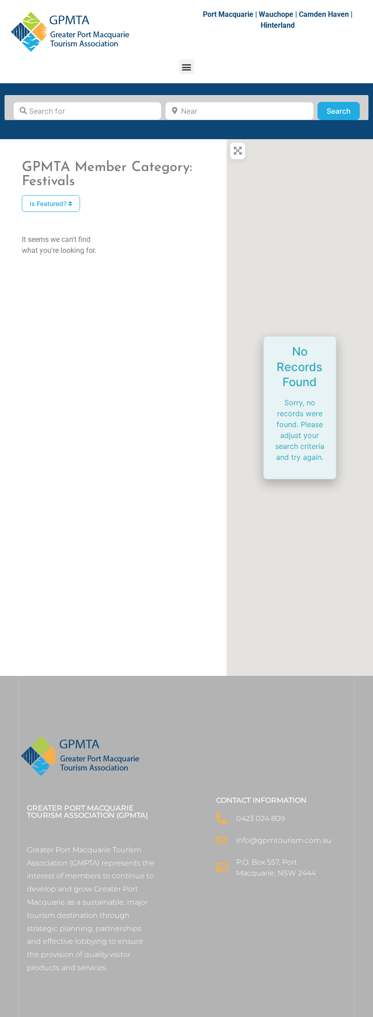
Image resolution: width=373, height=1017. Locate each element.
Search (343, 111)
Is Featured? (49, 203)
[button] (186, 66)
